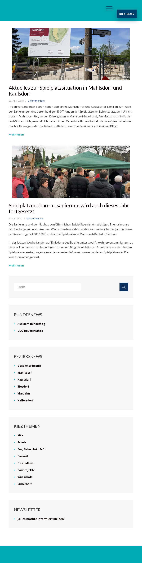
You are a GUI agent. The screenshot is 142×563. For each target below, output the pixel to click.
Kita (20, 435)
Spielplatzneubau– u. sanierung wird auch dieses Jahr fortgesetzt (69, 208)
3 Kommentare (34, 218)
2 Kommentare (36, 100)
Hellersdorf (25, 400)
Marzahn (23, 393)
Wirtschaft (25, 477)
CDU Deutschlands (30, 331)
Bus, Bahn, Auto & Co (31, 449)
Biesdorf (23, 386)
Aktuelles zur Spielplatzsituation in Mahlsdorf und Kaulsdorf (65, 90)
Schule (21, 442)
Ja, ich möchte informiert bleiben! (41, 519)
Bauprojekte (26, 470)
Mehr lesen (16, 134)
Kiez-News (126, 14)
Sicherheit (24, 484)
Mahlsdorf (24, 373)
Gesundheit (25, 463)
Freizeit (22, 456)
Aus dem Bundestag (31, 324)
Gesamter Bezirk (29, 366)
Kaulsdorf (24, 379)
